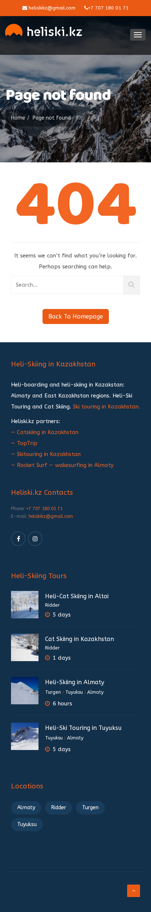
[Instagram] (35, 538)
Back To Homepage (75, 316)
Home (18, 118)
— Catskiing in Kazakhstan (44, 432)
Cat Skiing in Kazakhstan (79, 639)
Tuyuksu (74, 692)
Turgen (53, 692)
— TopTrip (24, 443)
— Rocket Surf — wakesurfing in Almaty (62, 465)
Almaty (95, 692)
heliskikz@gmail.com (51, 8)
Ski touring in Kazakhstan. (106, 406)
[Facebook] (18, 538)
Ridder (52, 605)
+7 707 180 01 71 (108, 8)
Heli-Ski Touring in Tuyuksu (83, 727)
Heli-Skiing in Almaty (74, 682)
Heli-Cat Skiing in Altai (76, 596)
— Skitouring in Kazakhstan (46, 454)
